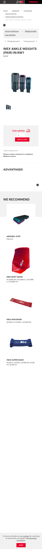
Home (5, 11)
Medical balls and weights (14, 17)
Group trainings (10, 14)
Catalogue (15, 11)
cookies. (26, 536)
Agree (21, 545)
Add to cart (22, 139)
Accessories (28, 11)
